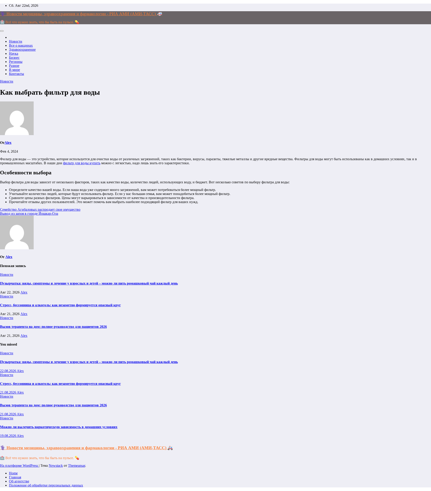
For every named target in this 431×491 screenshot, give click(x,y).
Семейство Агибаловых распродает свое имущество (40, 209)
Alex (7, 143)
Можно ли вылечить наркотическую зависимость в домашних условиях (58, 427)
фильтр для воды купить (81, 163)
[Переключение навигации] (2, 31)
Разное (14, 66)
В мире (14, 70)
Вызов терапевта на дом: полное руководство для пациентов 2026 (53, 327)
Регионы (15, 62)
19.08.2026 (8, 436)
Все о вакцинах (21, 45)
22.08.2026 (8, 371)
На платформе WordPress (19, 465)
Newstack (56, 465)
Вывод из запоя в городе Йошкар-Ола (29, 213)
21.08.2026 (8, 392)
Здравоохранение (22, 49)
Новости (15, 41)
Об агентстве (19, 481)
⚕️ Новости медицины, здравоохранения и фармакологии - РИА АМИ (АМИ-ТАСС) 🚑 (81, 13)
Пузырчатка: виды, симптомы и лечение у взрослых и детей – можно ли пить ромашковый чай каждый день (89, 283)
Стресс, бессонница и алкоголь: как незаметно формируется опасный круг (60, 305)
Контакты (16, 74)
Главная (15, 477)
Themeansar (76, 465)
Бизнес (14, 57)
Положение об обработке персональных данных (46, 485)
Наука (13, 53)
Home (13, 473)
